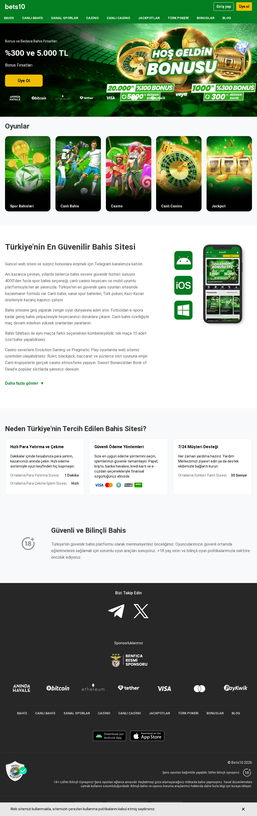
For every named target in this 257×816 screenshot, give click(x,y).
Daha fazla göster (24, 383)
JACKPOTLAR (149, 18)
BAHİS (9, 18)
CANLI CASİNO (118, 18)
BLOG (226, 18)
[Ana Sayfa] (15, 7)
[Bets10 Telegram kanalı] (116, 612)
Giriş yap (223, 7)
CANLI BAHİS (32, 18)
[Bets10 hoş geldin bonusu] (128, 70)
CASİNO (92, 18)
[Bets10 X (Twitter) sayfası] (141, 612)
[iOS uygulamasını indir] (147, 736)
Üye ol (244, 7)
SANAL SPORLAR (64, 18)
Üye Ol (24, 80)
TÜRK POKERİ (178, 18)
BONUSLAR (205, 18)
